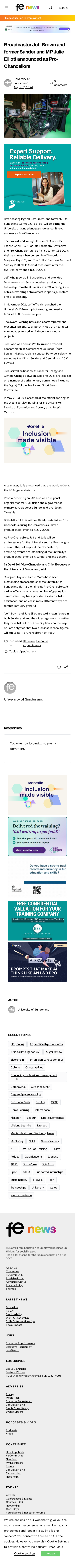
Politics (15, 1156)
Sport (14, 1172)
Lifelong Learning (21, 1125)
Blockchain (17, 1059)
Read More (56, 1547)
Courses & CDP (15, 1502)
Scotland (52, 1156)
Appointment (27, 651)
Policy (56, 1149)
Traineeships (18, 1187)
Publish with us (15, 1278)
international (42, 1110)
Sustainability (19, 1180)
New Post (11, 1459)
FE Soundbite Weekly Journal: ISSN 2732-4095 (33, 1375)
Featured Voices (15, 1372)
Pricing (10, 1394)
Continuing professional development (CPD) (34, 1077)
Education (12, 1307)
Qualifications (33, 1156)
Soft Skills (48, 1164)
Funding (40, 1102)
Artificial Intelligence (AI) (25, 1052)
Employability (14, 1314)
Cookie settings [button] (24, 1553)
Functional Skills (20, 1102)
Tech (51, 1180)
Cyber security (40, 1087)
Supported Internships (49, 1172)
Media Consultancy (17, 1408)
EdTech (10, 1311)
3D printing (17, 1044)
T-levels (38, 1180)
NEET (32, 1141)
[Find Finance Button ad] (37, 836)
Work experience (21, 1195)
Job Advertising (15, 1404)
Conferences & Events (19, 1498)
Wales (53, 1187)
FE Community (14, 1274)
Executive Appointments (20, 1343)
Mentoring (17, 1141)
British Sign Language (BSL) (46, 1059)
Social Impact (14, 1325)
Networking (13, 1505)
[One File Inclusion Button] (37, 461)
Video (9, 1433)
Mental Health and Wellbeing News (32, 1133)
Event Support (14, 1411)
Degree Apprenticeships (26, 1094)
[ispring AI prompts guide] (37, 962)
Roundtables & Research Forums (25, 1512)
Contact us (12, 1271)
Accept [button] (50, 1553)
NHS (13, 1149)
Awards (10, 1495)
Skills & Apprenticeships (20, 1321)
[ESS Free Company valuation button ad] (37, 920)
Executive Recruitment (19, 1347)
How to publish (15, 1452)
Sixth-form (30, 1164)
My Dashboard (14, 1462)
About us (11, 1268)
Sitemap (11, 1288)
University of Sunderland (23, 699)
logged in (35, 743)
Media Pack (13, 1397)
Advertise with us (16, 1281)
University (38, 1187)
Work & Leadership (17, 1318)
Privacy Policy (14, 1285)
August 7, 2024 (23, 87)
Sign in (63, 7)
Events (10, 1466)
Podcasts (11, 1430)
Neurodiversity (50, 1141)
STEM (26, 1172)
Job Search (12, 1350)
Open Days (12, 1509)
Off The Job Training (34, 1149)
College (15, 1067)
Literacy (42, 1125)
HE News (29, 641)
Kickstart (16, 1117)
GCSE (54, 1102)
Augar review (54, 1052)
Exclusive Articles (16, 1368)
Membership (13, 1473)
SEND (14, 1164)
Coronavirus (18, 1087)
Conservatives (34, 1067)
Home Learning (20, 1110)
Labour (31, 1117)
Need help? (12, 1476)
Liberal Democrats (52, 1117)
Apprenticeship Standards (46, 1044)
